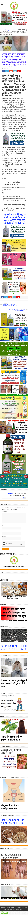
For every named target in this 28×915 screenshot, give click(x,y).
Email (3, 531)
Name (3, 526)
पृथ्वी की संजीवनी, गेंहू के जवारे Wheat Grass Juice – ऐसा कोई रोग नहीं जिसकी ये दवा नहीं (14, 219)
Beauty (7, 30)
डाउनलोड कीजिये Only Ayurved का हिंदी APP (14, 566)
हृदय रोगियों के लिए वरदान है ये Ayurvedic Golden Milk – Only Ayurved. (10, 305)
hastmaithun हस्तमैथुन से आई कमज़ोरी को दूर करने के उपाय (14, 683)
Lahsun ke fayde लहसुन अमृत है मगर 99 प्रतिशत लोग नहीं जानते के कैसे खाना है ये (14, 597)
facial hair (13, 30)
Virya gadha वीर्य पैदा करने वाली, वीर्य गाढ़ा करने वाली (14, 621)
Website (4, 536)
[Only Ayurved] (14, 5)
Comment (5, 511)
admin (4, 67)
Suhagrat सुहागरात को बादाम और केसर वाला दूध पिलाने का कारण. (17, 309)
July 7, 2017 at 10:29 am (20, 493)
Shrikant (10, 493)
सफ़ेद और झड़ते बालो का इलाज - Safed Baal (11, 738)
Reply (24, 497)
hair (15, 67)
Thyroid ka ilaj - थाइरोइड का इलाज (10, 807)
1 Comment (21, 67)
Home (2, 30)
